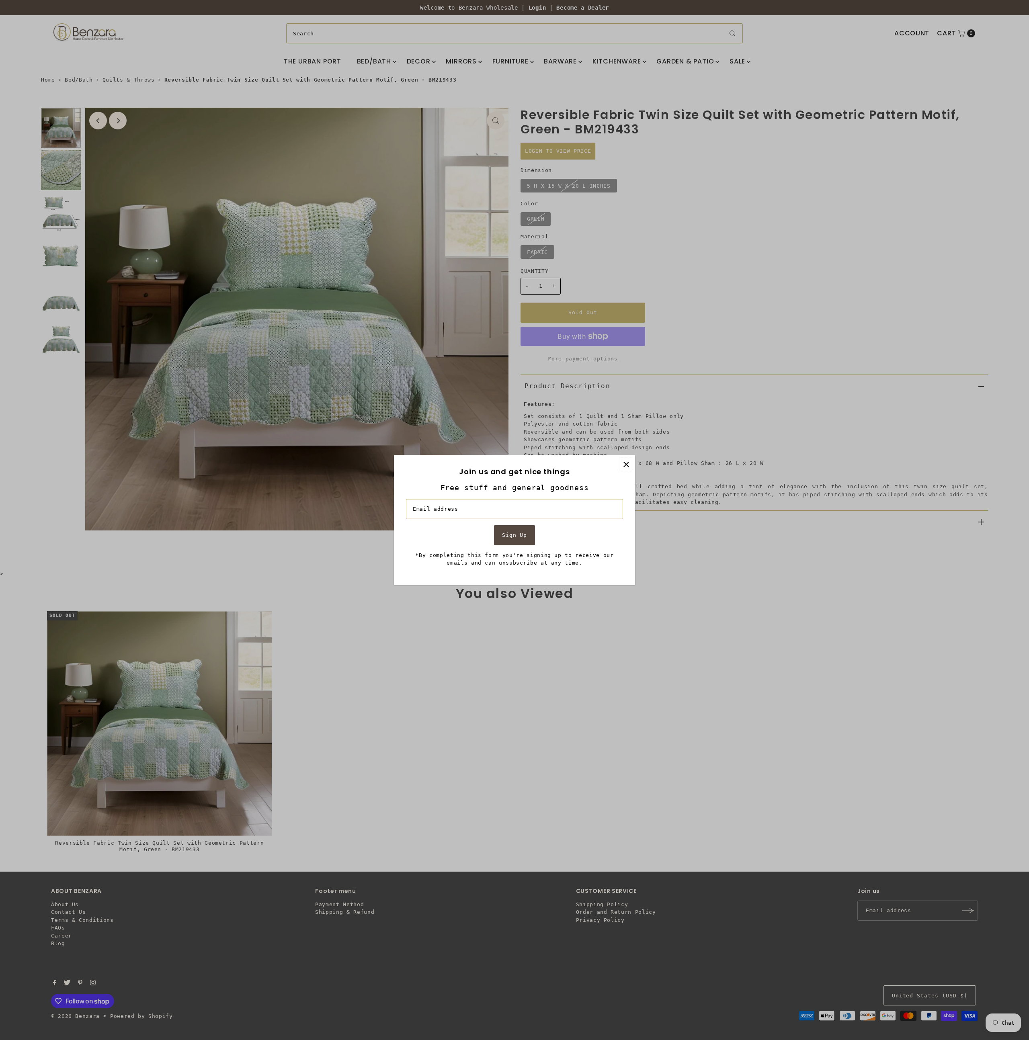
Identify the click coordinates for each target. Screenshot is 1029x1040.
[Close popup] (626, 464)
